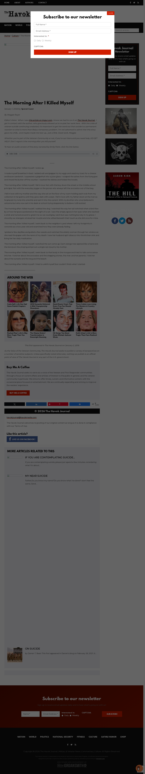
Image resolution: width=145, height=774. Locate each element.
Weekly (48, 41)
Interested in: (41, 36)
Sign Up (72, 52)
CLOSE (110, 13)
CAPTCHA (38, 46)
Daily (39, 41)
